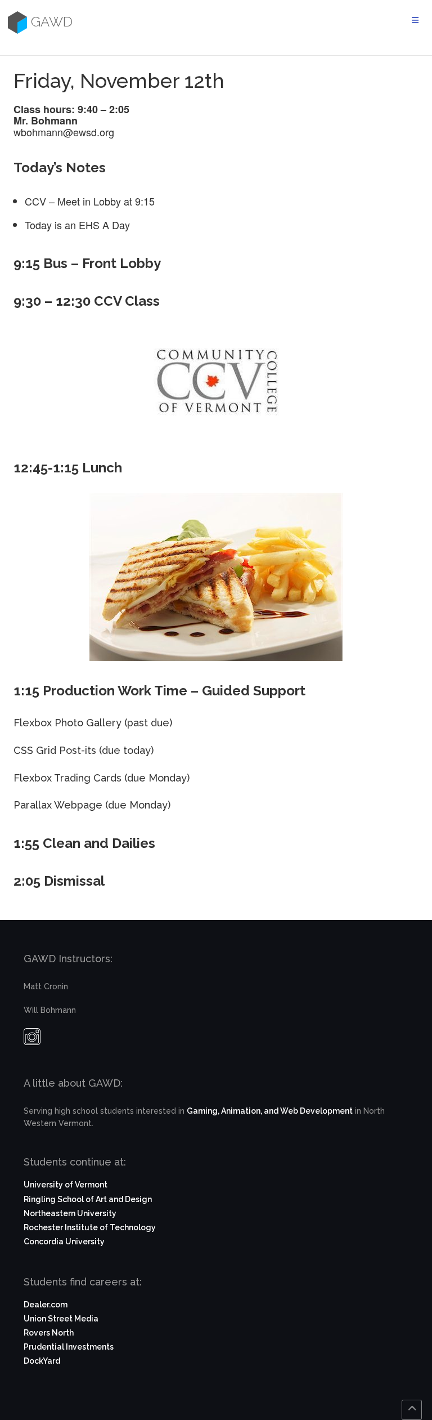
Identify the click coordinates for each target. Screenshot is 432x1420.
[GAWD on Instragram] (32, 1039)
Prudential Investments (69, 1346)
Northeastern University (70, 1213)
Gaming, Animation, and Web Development (270, 1110)
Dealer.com (46, 1304)
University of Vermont (65, 1184)
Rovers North (49, 1332)
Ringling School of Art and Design (88, 1199)
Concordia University (64, 1241)
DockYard (42, 1360)
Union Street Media (61, 1318)
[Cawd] (16, 22)
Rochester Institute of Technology (90, 1227)
